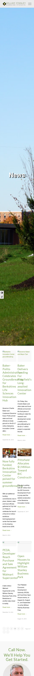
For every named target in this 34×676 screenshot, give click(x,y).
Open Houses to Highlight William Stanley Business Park (24, 566)
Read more (6, 435)
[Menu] (28, 4)
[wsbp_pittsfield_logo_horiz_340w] (14, 4)
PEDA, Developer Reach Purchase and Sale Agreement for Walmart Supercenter (10, 563)
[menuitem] (28, 4)
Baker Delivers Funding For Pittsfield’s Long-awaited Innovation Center (25, 379)
